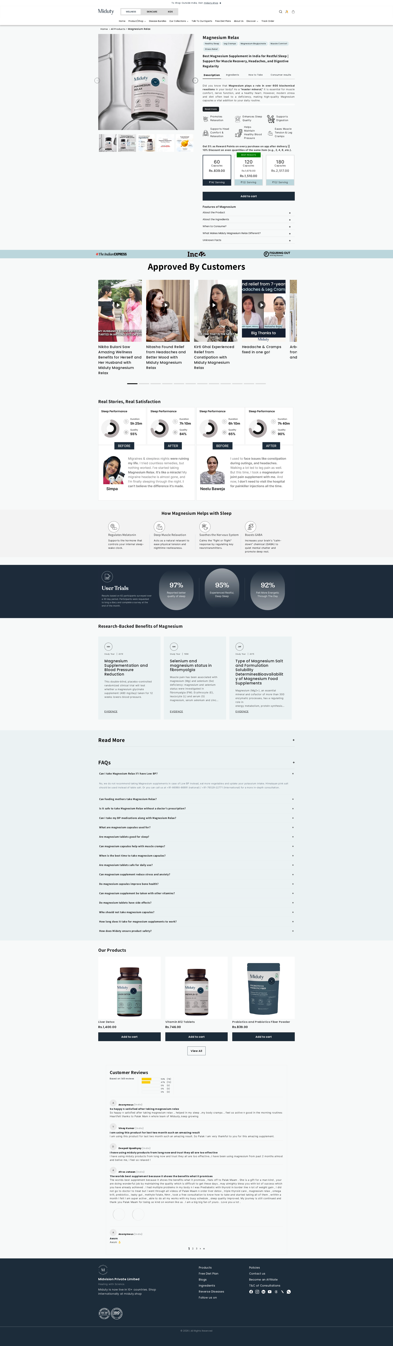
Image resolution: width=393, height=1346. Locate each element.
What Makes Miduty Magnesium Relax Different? (232, 233)
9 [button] (225, 383)
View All (196, 1051)
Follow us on (208, 1297)
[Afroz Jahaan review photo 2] (138, 1214)
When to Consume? (214, 226)
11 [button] (249, 383)
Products (205, 1267)
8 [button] (214, 383)
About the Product (214, 212)
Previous (97, 80)
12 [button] (260, 383)
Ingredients (207, 1285)
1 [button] (132, 383)
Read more (211, 109)
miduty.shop (211, 3)
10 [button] (237, 383)
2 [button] (144, 383)
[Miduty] (108, 12)
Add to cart (249, 196)
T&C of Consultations (264, 1285)
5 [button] (179, 383)
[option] (120, 324)
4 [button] (167, 383)
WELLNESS (131, 11)
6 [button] (190, 383)
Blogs (203, 1279)
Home (104, 29)
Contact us (257, 1273)
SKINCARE (152, 11)
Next (195, 80)
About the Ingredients (216, 219)
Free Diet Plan (208, 1273)
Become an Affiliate (263, 1279)
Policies (254, 1267)
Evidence (111, 711)
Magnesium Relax (139, 29)
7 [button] (202, 383)
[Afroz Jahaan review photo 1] (119, 1214)
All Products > (119, 29)
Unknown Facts (212, 240)
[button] (196, 773)
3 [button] (155, 383)
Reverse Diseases (211, 1291)
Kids (170, 11)
